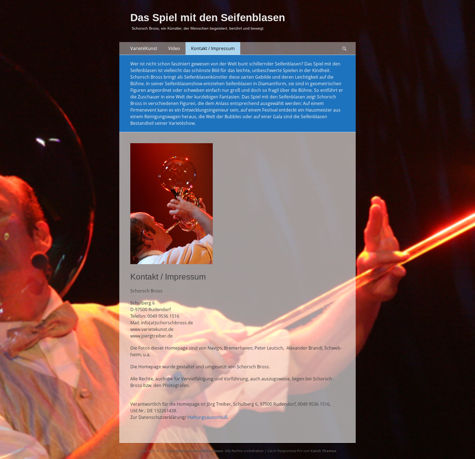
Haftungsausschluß (207, 417)
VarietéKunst (143, 48)
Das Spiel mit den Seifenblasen (207, 17)
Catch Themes (323, 450)
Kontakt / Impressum (213, 48)
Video (174, 48)
